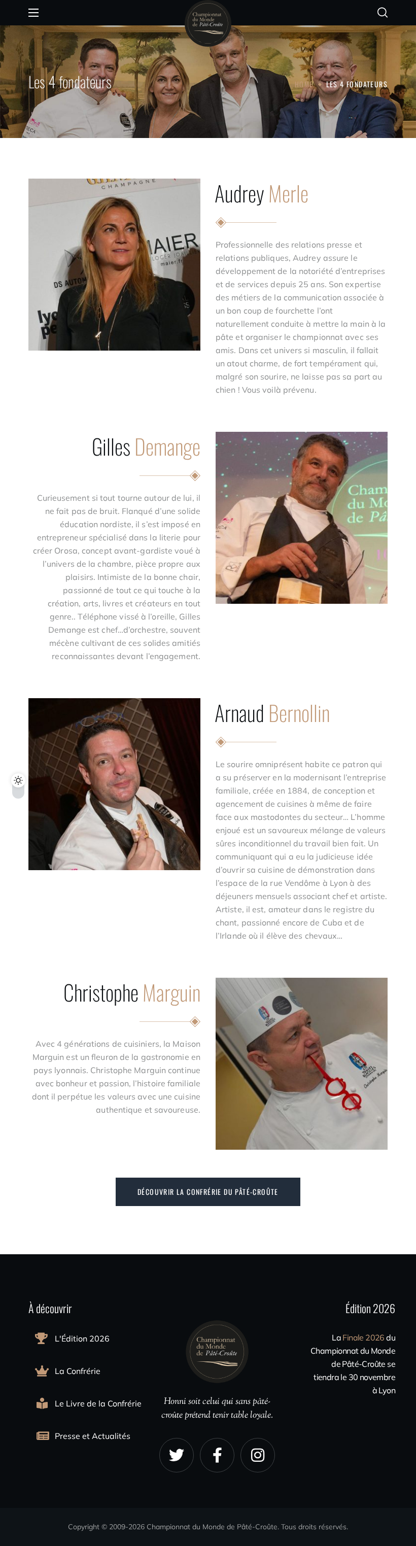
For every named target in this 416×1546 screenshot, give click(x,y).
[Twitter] (176, 1455)
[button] (382, 12)
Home (304, 84)
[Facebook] (217, 1455)
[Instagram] (257, 1455)
